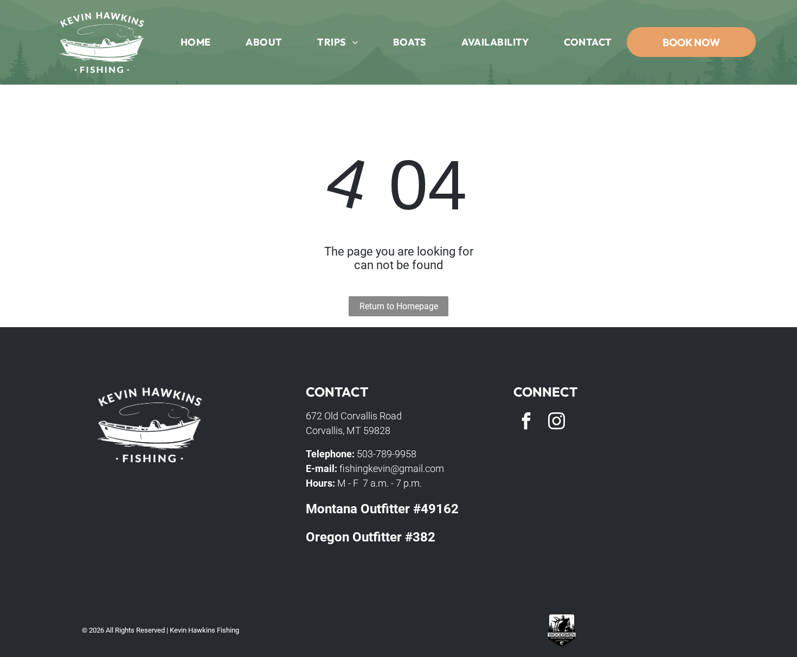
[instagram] (556, 422)
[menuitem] (196, 42)
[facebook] (525, 422)
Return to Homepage (398, 306)
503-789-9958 (386, 454)
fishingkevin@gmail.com (391, 468)
